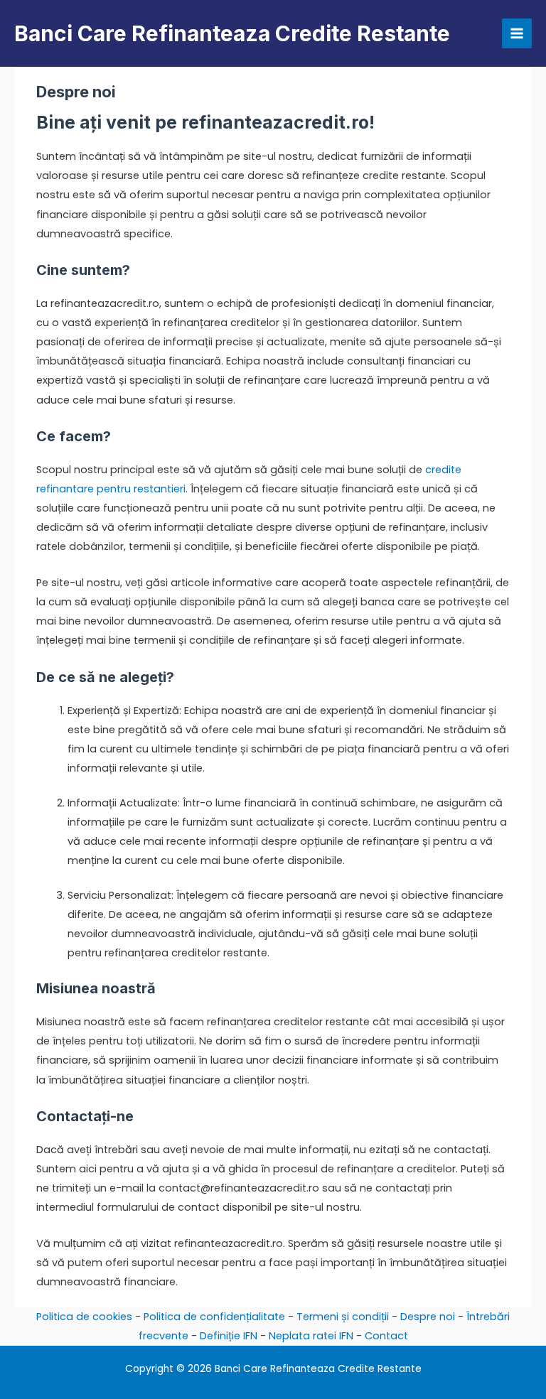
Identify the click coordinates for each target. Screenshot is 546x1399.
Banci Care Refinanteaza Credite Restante (232, 33)
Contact (386, 1336)
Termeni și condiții (342, 1316)
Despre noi (427, 1316)
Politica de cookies (84, 1316)
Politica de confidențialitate (214, 1316)
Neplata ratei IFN (311, 1336)
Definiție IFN (228, 1336)
